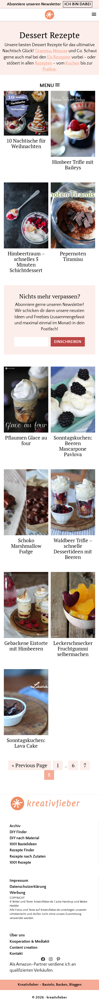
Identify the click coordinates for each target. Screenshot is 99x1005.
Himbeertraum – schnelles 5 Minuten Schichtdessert (26, 262)
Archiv (15, 826)
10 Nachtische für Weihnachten (26, 143)
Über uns (17, 935)
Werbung (17, 892)
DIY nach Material (24, 838)
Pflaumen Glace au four (26, 440)
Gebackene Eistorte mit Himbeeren (26, 646)
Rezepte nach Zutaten (28, 856)
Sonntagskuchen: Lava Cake (26, 743)
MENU (47, 85)
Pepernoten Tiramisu (73, 256)
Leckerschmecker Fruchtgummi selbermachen (73, 649)
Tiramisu (43, 51)
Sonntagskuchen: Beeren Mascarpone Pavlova (73, 446)
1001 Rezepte (20, 862)
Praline (49, 69)
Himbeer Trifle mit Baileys (72, 165)
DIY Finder (18, 832)
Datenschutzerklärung (28, 886)
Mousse (60, 51)
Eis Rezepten (59, 57)
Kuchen (72, 63)
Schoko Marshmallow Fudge (26, 546)
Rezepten (43, 63)
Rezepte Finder (22, 850)
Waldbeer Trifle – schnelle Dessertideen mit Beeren (73, 548)
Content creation (23, 947)
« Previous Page (29, 766)
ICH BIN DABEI (77, 4)
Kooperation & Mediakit (29, 941)
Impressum (19, 880)
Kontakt (16, 953)
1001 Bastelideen (23, 844)
